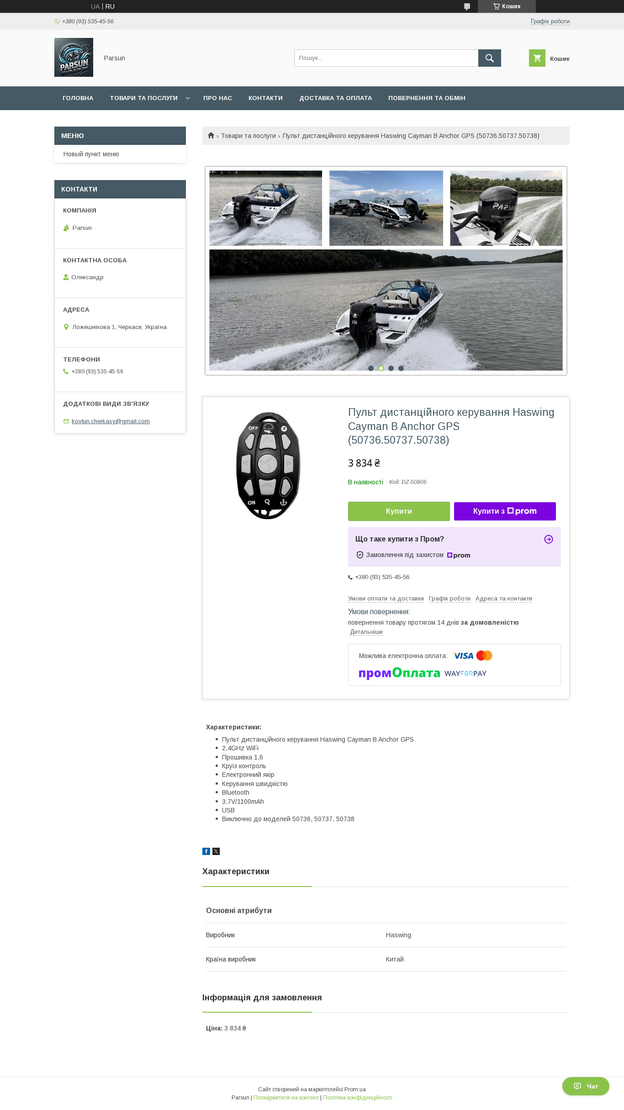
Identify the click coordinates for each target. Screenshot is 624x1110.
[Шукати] (489, 58)
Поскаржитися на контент (286, 1097)
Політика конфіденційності (357, 1097)
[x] (216, 852)
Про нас (217, 98)
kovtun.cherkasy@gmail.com (111, 421)
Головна (78, 98)
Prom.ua (355, 1089)
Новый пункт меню (91, 154)
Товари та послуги (144, 98)
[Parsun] (73, 74)
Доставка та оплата (335, 98)
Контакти (266, 98)
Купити (399, 511)
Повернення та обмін (426, 98)
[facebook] (206, 852)
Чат (592, 1086)
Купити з (489, 511)
